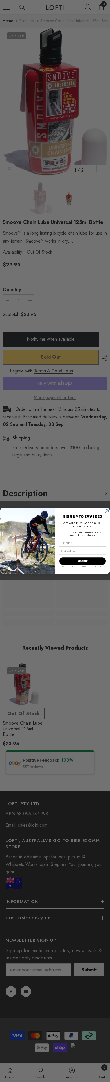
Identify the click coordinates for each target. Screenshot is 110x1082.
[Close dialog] (107, 511)
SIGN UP (82, 561)
